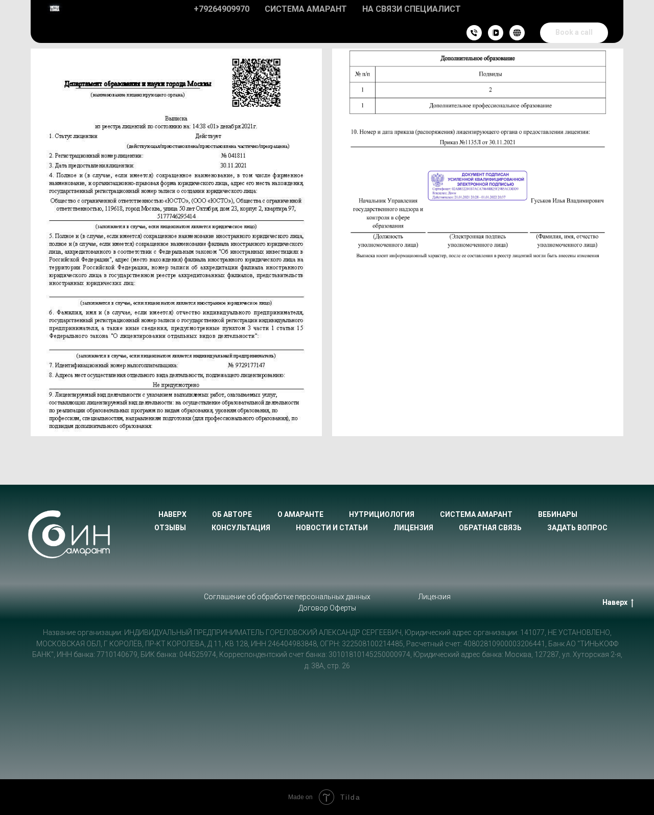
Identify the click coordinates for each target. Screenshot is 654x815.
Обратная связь (490, 528)
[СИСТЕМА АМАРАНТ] (517, 32)
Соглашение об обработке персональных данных (287, 597)
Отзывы (170, 528)
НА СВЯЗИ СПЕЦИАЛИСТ (411, 9)
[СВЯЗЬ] (474, 32)
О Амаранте (300, 514)
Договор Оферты (327, 608)
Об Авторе (232, 514)
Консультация (241, 528)
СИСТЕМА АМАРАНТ (306, 9)
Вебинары (557, 514)
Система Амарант (476, 514)
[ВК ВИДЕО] (495, 32)
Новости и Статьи (332, 528)
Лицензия (413, 528)
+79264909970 (221, 9)
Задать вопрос (577, 528)
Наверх (172, 514)
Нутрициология (381, 514)
